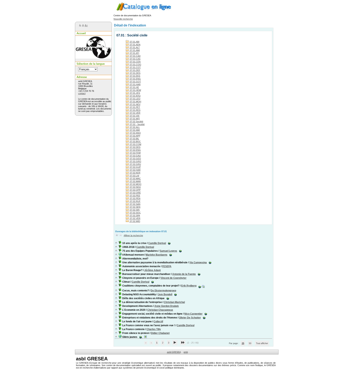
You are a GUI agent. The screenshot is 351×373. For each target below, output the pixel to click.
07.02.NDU (135, 187)
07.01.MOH (135, 101)
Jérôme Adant (152, 270)
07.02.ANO (135, 133)
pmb (186, 352)
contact (82, 93)
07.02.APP (134, 136)
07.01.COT (135, 67)
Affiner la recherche (133, 235)
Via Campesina (198, 262)
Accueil (81, 33)
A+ (86, 25)
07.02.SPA (134, 215)
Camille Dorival (157, 243)
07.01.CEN (135, 61)
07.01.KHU (135, 96)
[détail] (116, 242)
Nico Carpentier (193, 313)
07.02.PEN (134, 198)
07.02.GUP (135, 167)
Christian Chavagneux (160, 309)
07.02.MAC (135, 178)
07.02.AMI (134, 130)
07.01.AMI (134, 50)
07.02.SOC (135, 212)
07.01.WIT (134, 118)
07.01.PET (134, 107)
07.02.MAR (135, 181)
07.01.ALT (134, 47)
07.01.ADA (134, 44)
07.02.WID (134, 221)
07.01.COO (135, 64)
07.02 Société (136, 121)
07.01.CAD (135, 56)
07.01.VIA (134, 116)
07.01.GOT (135, 81)
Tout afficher (262, 343)
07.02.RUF (135, 201)
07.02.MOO (135, 184)
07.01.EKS (134, 76)
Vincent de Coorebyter (173, 278)
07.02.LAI (134, 175)
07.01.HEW (135, 90)
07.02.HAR (135, 170)
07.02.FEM (135, 153)
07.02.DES (134, 147)
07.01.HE (134, 87)
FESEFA (166, 266)
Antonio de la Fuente (184, 274)
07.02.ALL (134, 127)
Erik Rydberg (188, 285)
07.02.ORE (135, 192)
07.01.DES (134, 73)
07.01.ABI (134, 41)
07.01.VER (134, 113)
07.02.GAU (135, 155)
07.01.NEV (134, 104)
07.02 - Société (137, 124)
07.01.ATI (134, 53)
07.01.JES (134, 93)
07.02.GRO (135, 161)
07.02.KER (134, 173)
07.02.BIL (134, 138)
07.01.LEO (134, 98)
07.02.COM (135, 144)
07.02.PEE (134, 195)
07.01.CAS (134, 59)
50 (250, 343)
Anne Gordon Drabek (166, 306)
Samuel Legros (168, 250)
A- (80, 25)
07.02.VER (134, 218)
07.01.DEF (134, 70)
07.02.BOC (135, 141)
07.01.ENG (135, 79)
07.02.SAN (134, 204)
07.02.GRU (135, 164)
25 (243, 343)
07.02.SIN (134, 210)
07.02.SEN (134, 207)
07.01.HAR (135, 84)
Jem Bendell (165, 294)
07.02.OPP (135, 190)
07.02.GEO (135, 158)
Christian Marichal (174, 302)
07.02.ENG (135, 150)
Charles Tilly (153, 329)
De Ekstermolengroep (163, 290)
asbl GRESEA (174, 352)
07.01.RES (134, 110)
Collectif (158, 321)
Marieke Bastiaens (156, 254)
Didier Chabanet (160, 333)
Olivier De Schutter (190, 317)
